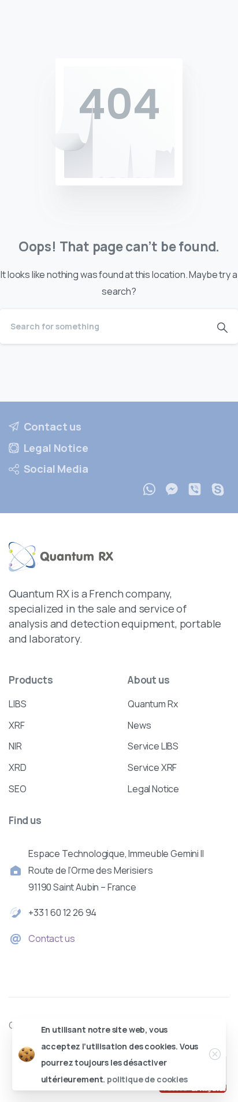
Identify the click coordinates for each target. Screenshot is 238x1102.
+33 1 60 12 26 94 (62, 912)
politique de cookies (147, 1079)
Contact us (51, 938)
